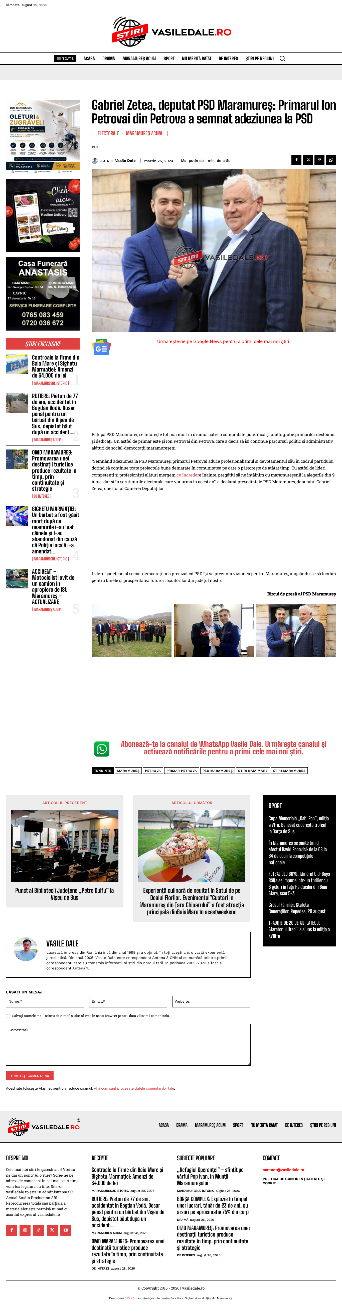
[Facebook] (296, 160)
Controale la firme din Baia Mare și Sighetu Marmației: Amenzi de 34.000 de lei (55, 366)
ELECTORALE (108, 133)
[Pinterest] (319, 160)
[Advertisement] (214, 394)
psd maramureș (218, 771)
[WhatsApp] (331, 160)
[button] (282, 58)
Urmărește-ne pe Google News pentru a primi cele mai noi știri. (223, 341)
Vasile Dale (125, 160)
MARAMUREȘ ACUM (47, 440)
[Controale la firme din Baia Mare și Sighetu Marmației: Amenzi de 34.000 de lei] (17, 364)
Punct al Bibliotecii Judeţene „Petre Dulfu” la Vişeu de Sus (64, 894)
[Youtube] (65, 1230)
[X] (308, 160)
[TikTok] (38, 1230)
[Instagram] (25, 1230)
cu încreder (187, 475)
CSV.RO (129, 1298)
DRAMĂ (183, 1220)
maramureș (128, 771)
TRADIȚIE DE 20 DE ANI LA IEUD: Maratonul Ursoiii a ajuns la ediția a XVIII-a (299, 929)
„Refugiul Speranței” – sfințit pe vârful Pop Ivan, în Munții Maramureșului (210, 1176)
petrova (153, 771)
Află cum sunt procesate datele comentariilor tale (134, 1088)
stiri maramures (289, 771)
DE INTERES (41, 496)
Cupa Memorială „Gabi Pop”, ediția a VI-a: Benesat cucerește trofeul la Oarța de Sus (299, 824)
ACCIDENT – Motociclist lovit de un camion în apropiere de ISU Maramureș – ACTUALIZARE (53, 586)
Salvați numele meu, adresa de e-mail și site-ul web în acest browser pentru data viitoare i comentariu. (91, 1015)
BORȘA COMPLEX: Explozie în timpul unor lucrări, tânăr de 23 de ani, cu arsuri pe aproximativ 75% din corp (213, 1206)
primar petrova (181, 771)
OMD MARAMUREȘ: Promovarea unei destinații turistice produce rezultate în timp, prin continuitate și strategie (54, 470)
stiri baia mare (253, 771)
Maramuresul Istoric (50, 383)
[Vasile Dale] (96, 161)
